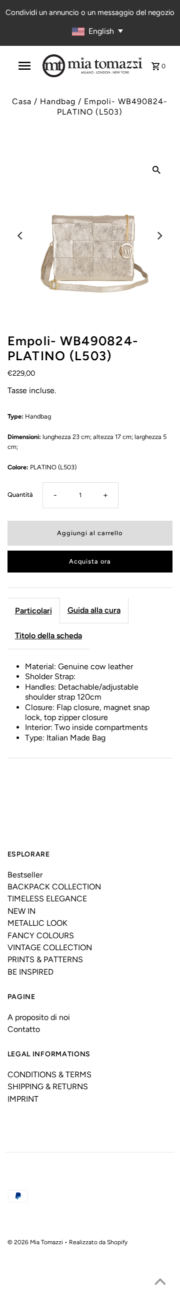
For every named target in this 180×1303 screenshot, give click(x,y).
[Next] (159, 236)
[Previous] (21, 236)
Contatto (24, 1029)
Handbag (58, 101)
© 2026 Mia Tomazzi (36, 1242)
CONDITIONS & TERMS (50, 1074)
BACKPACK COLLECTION (54, 886)
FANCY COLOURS (41, 935)
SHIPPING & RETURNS (48, 1086)
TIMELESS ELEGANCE (47, 898)
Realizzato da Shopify (98, 1242)
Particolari (33, 610)
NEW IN (22, 911)
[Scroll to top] (160, 1283)
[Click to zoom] (157, 169)
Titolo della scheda (48, 635)
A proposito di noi (39, 1017)
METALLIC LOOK (38, 923)
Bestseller (25, 874)
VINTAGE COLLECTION (50, 947)
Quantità (20, 494)
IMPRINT (23, 1099)
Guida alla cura (94, 610)
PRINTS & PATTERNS (45, 959)
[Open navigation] (24, 65)
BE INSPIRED (31, 972)
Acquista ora (90, 561)
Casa (22, 101)
